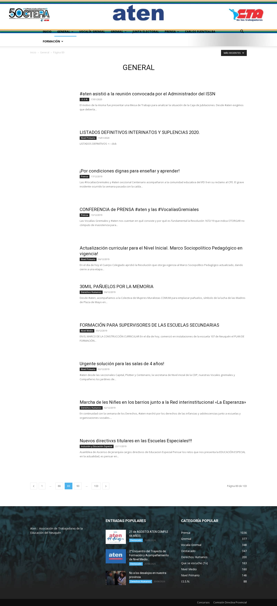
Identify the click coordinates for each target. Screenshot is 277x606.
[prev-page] (33, 486)
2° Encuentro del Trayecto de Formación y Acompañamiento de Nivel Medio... (149, 555)
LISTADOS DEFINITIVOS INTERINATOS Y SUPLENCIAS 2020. (140, 132)
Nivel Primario (88, 138)
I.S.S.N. (84, 99)
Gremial (117, 31)
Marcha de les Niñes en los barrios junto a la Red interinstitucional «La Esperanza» (163, 402)
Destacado (136, 540)
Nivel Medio (87, 330)
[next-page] (105, 486)
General (63, 31)
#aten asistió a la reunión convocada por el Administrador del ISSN (147, 93)
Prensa (170, 31)
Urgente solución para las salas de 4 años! (122, 363)
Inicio (47, 31)
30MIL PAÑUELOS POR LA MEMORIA (117, 286)
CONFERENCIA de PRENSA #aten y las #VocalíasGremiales (139, 209)
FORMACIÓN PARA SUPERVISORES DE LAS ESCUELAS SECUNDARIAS (149, 325)
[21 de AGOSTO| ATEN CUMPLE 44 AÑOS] (116, 537)
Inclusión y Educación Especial (96, 446)
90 (77, 486)
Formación (51, 41)
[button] (242, 32)
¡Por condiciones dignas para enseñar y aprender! (130, 170)
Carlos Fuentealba (200, 31)
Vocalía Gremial (92, 31)
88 (59, 486)
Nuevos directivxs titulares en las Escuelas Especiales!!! (136, 440)
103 (96, 486)
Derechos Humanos (91, 292)
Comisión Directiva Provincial (230, 602)
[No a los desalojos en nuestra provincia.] (116, 578)
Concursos (203, 602)
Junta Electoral (145, 31)
